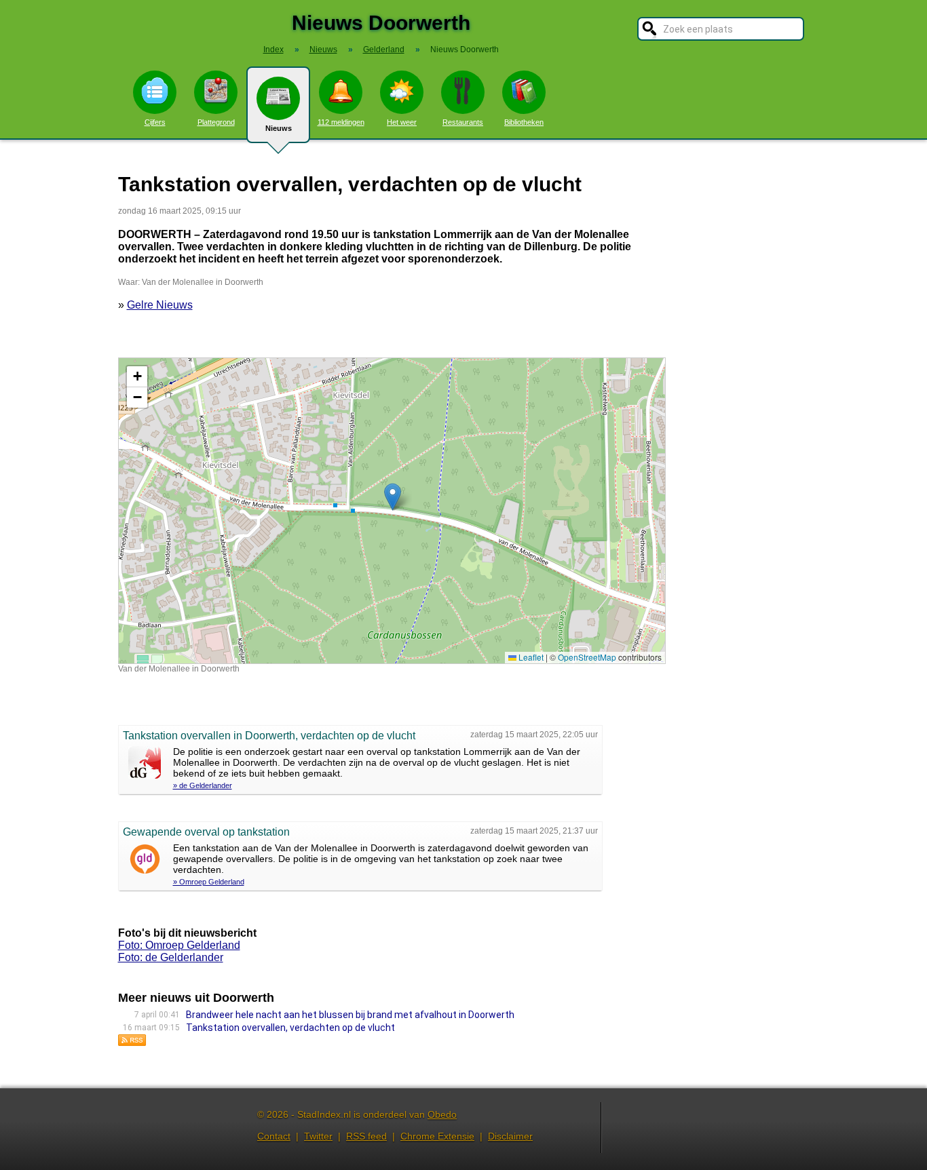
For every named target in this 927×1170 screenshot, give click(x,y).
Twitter (318, 1136)
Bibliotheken (524, 122)
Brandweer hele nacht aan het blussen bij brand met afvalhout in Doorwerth (350, 1014)
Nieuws (278, 128)
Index (273, 49)
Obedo (442, 1114)
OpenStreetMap (587, 657)
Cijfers (155, 122)
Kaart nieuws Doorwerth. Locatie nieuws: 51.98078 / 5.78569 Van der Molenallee (390, 510)
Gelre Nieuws (160, 305)
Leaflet (530, 657)
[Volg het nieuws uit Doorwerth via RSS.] (132, 1042)
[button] (392, 497)
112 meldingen (341, 122)
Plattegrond (216, 122)
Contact (273, 1136)
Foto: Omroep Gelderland (179, 945)
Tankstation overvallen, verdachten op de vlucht (290, 1027)
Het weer (402, 122)
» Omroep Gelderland (208, 882)
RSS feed (366, 1136)
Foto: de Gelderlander (170, 957)
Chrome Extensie (437, 1136)
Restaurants (462, 122)
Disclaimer (510, 1136)
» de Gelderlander (202, 785)
